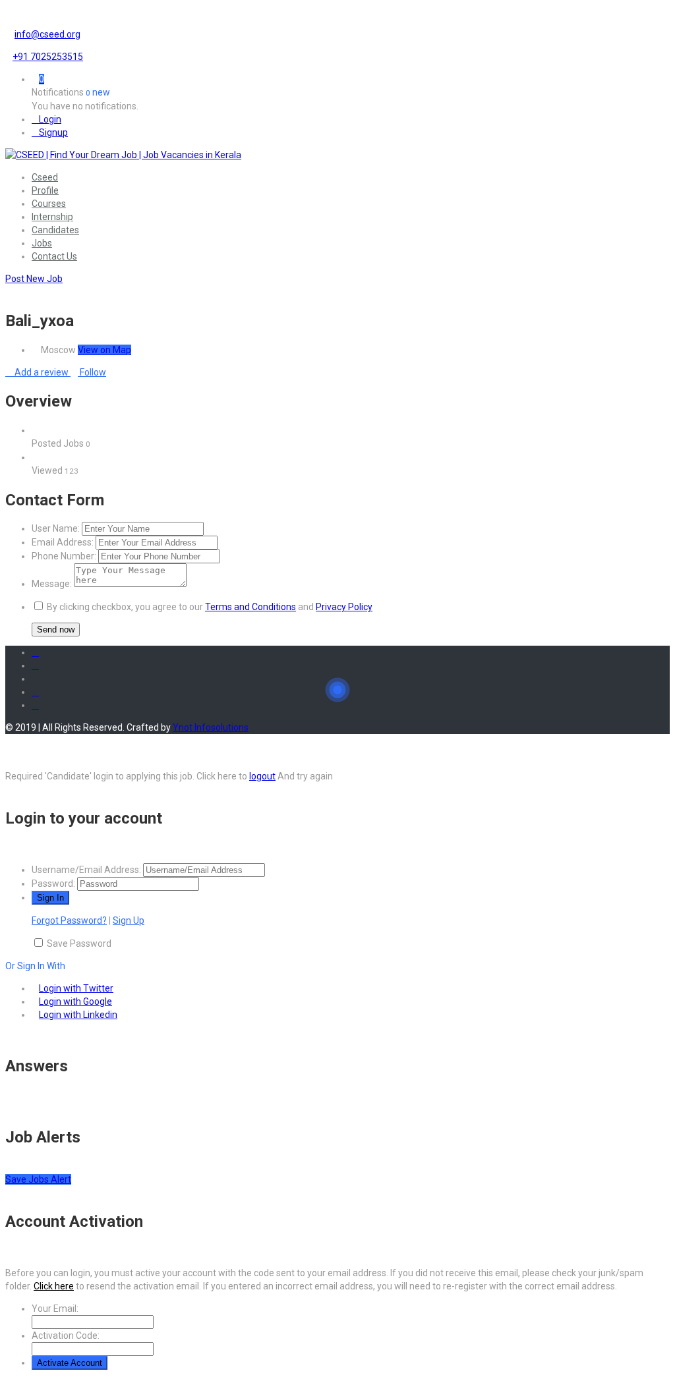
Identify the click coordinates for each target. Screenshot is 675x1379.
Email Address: (63, 542)
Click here (54, 1286)
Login (50, 119)
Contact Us (54, 256)
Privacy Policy (344, 607)
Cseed (45, 177)
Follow (92, 372)
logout (262, 776)
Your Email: (55, 1308)
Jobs (42, 243)
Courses (49, 203)
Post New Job (34, 278)
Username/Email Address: (86, 869)
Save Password (79, 943)
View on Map (104, 350)
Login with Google (75, 1001)
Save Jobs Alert (38, 1179)
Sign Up (128, 920)
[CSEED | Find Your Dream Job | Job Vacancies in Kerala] (123, 155)
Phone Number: (64, 556)
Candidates (55, 230)
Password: (53, 883)
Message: (52, 583)
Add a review (42, 372)
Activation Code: (66, 1335)
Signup (53, 132)
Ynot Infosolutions (211, 727)
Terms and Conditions (250, 607)
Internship (52, 216)
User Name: (56, 528)
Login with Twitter (76, 988)
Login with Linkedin (78, 1014)
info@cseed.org (47, 34)
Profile (45, 190)
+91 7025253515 (48, 56)
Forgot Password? (69, 920)
